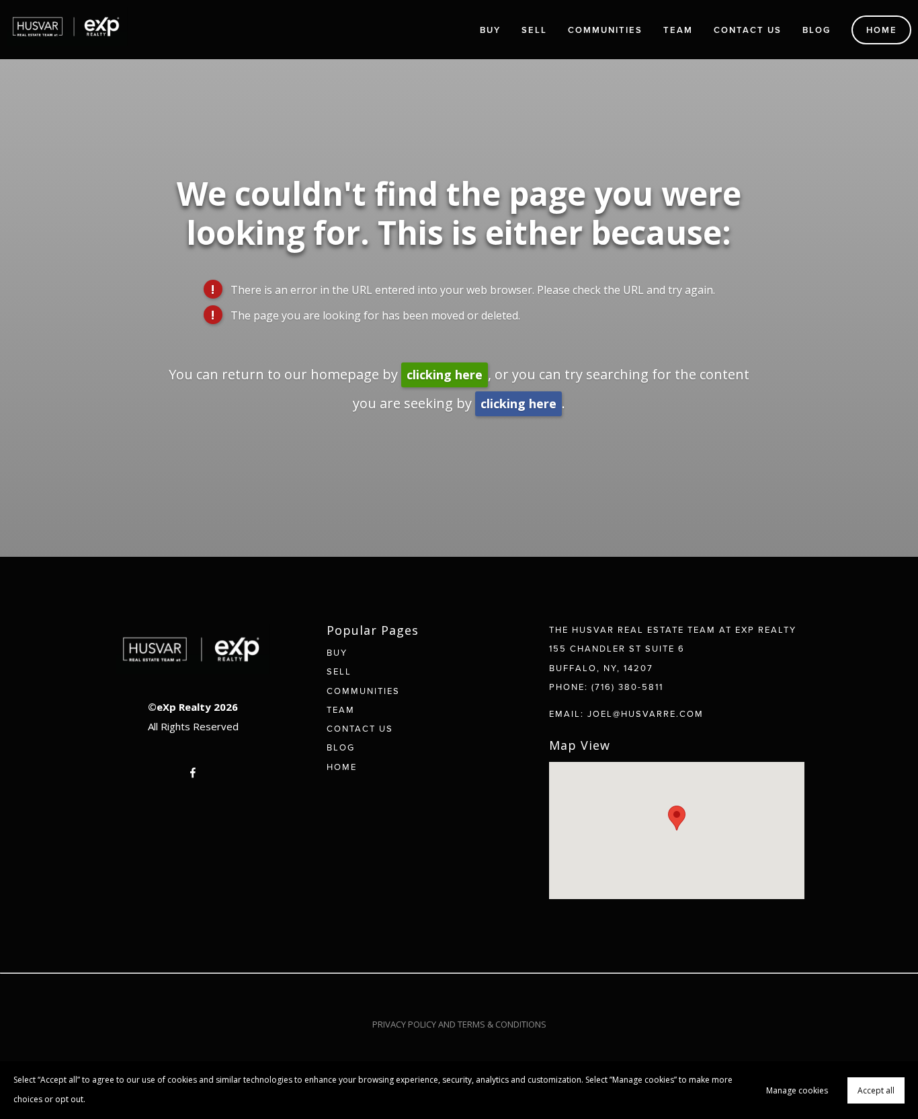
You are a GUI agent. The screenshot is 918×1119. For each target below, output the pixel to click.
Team (678, 30)
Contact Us (748, 30)
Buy (490, 30)
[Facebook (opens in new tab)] (192, 772)
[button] (676, 818)
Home (881, 30)
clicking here (445, 374)
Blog (816, 30)
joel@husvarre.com (645, 713)
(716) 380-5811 (627, 687)
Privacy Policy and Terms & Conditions (459, 1024)
